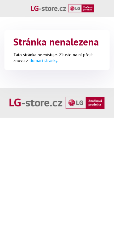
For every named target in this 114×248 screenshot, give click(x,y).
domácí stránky (43, 60)
